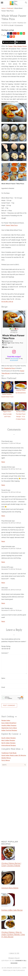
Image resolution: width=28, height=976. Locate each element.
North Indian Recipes (8, 743)
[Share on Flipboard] (11, 36)
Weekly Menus (6, 758)
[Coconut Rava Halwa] (14, 878)
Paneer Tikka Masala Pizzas (17, 46)
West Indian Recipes (8, 740)
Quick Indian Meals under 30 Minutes (13, 755)
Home (3, 8)
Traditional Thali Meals (9, 753)
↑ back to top (14, 953)
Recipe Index (5, 720)
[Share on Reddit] (18, 33)
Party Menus (5, 760)
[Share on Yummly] (24, 33)
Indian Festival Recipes (9, 730)
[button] (11, 330)
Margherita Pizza (9, 368)
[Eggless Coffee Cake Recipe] (14, 900)
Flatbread (10, 8)
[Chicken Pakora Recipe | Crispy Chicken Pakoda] (14, 854)
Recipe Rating (5, 646)
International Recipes (8, 745)
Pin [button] (17, 329)
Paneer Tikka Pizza (12, 225)
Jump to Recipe (9, 42)
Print (12, 329)
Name (3, 678)
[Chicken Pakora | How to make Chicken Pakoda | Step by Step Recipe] (14, 922)
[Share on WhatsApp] (21, 33)
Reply (3, 462)
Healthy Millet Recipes (8, 725)
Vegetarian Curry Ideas (9, 728)
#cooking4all (14, 360)
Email (3, 687)
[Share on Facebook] (8, 33)
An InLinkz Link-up (7, 301)
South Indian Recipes (8, 738)
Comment (5, 653)
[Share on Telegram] (8, 36)
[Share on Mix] (14, 36)
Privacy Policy (14, 958)
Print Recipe (21, 42)
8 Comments (19, 25)
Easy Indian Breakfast (8, 723)
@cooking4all (15, 358)
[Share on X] (11, 33)
